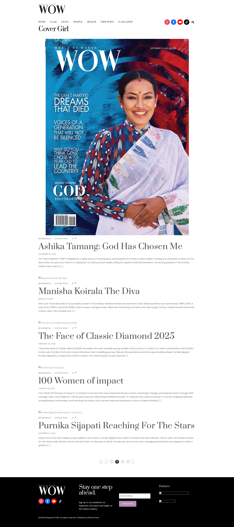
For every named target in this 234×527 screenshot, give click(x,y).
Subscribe (127, 503)
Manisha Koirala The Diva (89, 291)
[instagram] (167, 21)
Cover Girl (61, 239)
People (78, 22)
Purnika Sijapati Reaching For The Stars (116, 425)
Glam (53, 22)
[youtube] (180, 21)
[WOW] (52, 12)
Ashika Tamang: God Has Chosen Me (110, 246)
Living (65, 22)
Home (41, 22)
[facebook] (173, 21)
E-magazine (125, 22)
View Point (107, 22)
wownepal (44, 239)
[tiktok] (186, 21)
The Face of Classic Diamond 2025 (106, 336)
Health (91, 22)
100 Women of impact (81, 380)
